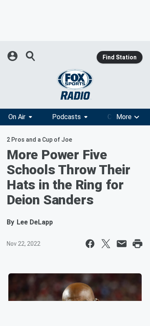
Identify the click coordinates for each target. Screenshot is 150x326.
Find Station (119, 57)
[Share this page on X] (106, 244)
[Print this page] (137, 244)
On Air (16, 117)
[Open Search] (31, 56)
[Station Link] (75, 84)
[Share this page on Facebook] (90, 244)
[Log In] (13, 56)
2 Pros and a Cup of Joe (39, 139)
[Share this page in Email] (122, 244)
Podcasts (66, 117)
